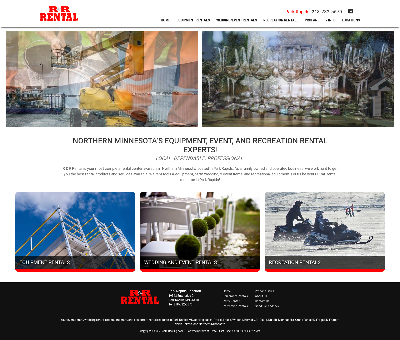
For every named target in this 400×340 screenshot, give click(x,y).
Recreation (281, 20)
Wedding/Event (236, 20)
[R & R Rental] (142, 303)
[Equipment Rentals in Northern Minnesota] (102, 79)
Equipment (193, 20)
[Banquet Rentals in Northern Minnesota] (298, 79)
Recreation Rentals (235, 306)
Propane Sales (264, 291)
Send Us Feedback (267, 306)
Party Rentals (232, 301)
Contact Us (262, 301)
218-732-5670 (313, 11)
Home (165, 20)
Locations (351, 20)
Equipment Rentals (235, 296)
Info (332, 20)
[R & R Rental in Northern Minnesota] (59, 14)
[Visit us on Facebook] (350, 11)
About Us (261, 296)
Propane (312, 20)
